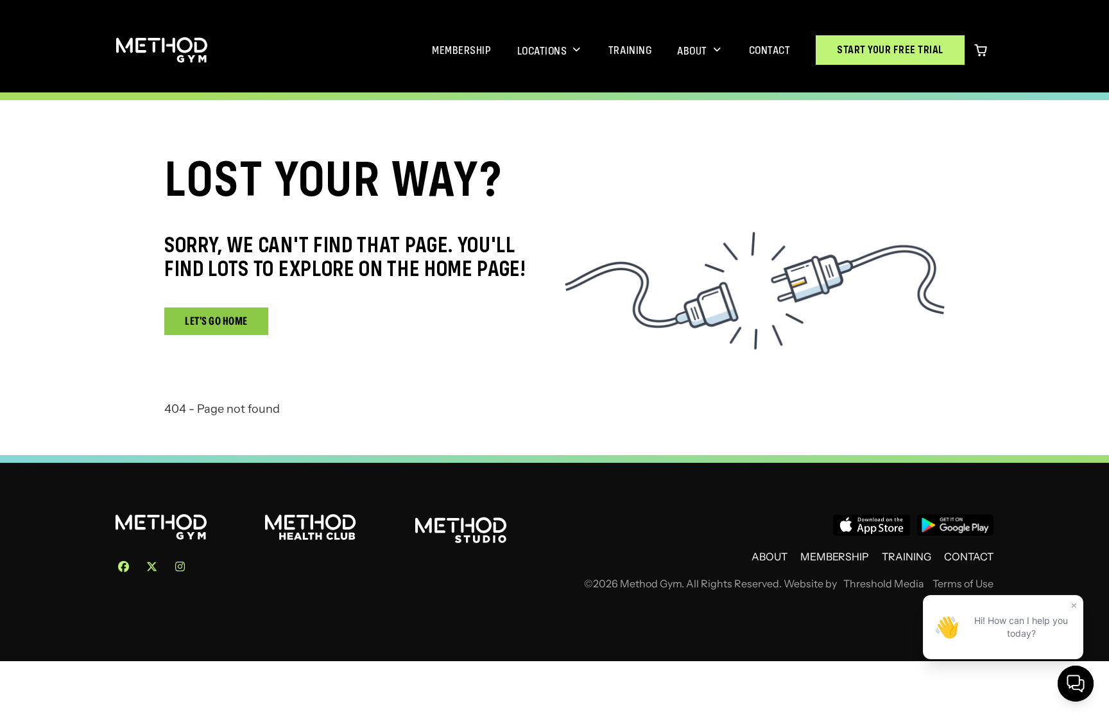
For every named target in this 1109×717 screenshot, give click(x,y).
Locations (542, 50)
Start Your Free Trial (890, 50)
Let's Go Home (216, 321)
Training (629, 50)
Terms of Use (963, 584)
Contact (770, 50)
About (692, 50)
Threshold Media (883, 584)
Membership (461, 50)
